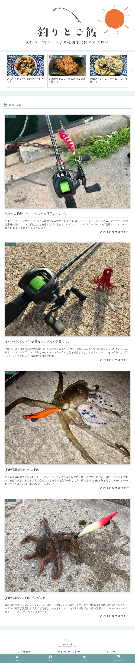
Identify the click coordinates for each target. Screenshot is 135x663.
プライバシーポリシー (67, 651)
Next (132, 71)
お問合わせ (24, 651)
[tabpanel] (25, 71)
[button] (125, 519)
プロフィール (110, 651)
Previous (2, 71)
